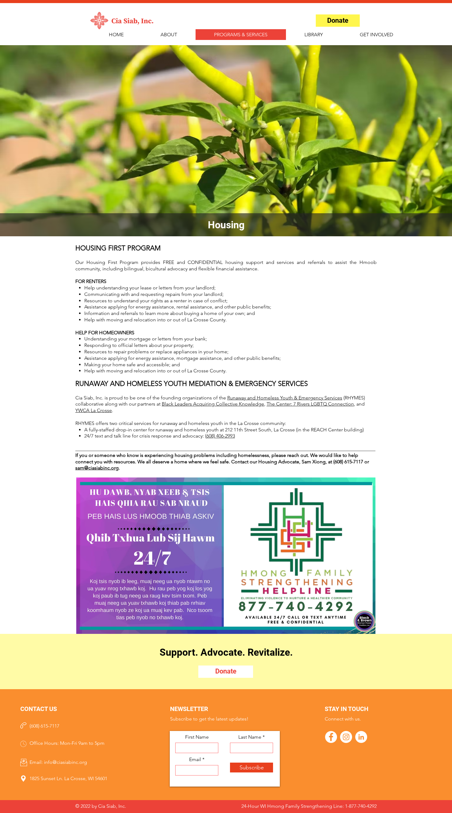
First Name (197, 737)
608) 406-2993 (220, 436)
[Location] (23, 779)
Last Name (249, 737)
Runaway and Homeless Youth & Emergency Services (284, 398)
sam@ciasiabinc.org (97, 468)
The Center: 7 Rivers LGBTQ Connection (310, 404)
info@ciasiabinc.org (65, 762)
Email (195, 759)
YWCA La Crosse (93, 410)
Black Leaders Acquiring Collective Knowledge (213, 404)
